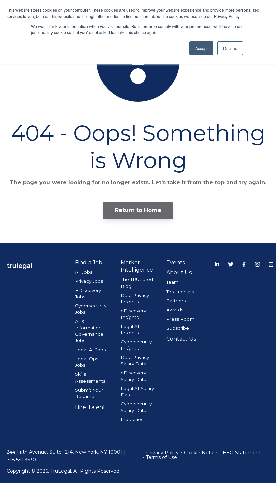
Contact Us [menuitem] (181, 339)
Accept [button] (201, 48)
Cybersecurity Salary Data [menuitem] (136, 407)
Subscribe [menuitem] (177, 328)
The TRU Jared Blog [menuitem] (136, 283)
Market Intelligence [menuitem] (136, 266)
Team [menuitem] (172, 282)
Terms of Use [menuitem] (161, 457)
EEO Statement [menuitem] (242, 452)
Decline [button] (230, 48)
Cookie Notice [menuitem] (200, 452)
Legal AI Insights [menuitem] (129, 329)
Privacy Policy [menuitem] (162, 452)
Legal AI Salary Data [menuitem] (137, 391)
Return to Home (138, 210)
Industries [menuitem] (131, 419)
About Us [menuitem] (179, 272)
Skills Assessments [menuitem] (90, 377)
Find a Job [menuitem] (88, 262)
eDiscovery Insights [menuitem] (133, 314)
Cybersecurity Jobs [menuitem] (90, 309)
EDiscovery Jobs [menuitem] (88, 293)
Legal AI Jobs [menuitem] (90, 349)
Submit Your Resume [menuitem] (89, 393)
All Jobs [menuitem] (83, 272)
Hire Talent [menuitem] (90, 407)
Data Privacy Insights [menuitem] (134, 298)
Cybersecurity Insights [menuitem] (136, 345)
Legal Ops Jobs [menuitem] (86, 362)
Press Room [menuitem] (180, 319)
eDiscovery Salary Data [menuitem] (133, 376)
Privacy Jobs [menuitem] (89, 281)
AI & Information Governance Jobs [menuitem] (89, 331)
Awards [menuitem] (174, 309)
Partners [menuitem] (176, 300)
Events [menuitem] (175, 262)
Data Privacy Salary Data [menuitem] (134, 360)
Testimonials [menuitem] (180, 291)
